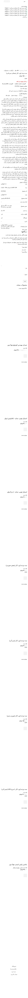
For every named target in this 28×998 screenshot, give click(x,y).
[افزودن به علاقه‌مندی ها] (25, 352)
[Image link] (12, 893)
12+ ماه (25, 918)
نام (26, 268)
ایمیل (25, 274)
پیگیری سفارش (6, 1)
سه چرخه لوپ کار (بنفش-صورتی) (16, 565)
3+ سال (25, 915)
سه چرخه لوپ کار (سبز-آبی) (18, 641)
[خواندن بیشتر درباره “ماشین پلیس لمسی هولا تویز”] (25, 875)
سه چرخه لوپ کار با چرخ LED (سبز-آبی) (14, 789)
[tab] (20, 95)
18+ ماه (25, 910)
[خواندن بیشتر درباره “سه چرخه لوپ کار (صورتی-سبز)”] (25, 728)
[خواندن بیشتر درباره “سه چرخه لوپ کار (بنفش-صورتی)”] (25, 578)
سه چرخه (15, 91)
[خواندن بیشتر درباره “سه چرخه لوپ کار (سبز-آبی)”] (25, 653)
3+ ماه (25, 920)
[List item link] (14, 962)
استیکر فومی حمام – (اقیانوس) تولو (16, 418)
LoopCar (21, 91)
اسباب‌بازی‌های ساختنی (22, 934)
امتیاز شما (24, 247)
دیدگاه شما (24, 252)
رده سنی (22, 70)
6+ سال (25, 926)
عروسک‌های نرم (23, 944)
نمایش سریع (25, 359)
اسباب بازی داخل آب (22, 931)
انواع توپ (25, 936)
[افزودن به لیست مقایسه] (25, 342)
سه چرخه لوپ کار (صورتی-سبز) (17, 716)
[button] (25, 802)
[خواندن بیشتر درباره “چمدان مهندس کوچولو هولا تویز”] (25, 356)
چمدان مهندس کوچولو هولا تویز (17, 345)
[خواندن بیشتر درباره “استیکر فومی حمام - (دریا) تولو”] (25, 503)
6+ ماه (25, 913)
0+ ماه (25, 908)
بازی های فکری (23, 939)
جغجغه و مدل (24, 941)
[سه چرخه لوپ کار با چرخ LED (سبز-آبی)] (14, 746)
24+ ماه (16, 70)
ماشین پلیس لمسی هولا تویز (18, 864)
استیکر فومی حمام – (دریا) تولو (17, 492)
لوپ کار (11, 91)
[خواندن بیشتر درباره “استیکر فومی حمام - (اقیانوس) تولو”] (25, 429)
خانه (26, 70)
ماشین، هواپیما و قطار (18, 867)
